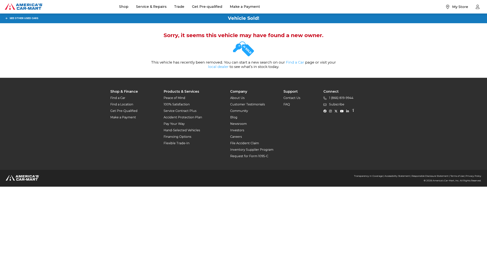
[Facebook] (325, 111)
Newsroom (238, 124)
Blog (233, 117)
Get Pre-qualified (207, 7)
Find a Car (295, 62)
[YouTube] (342, 111)
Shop (123, 7)
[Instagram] (331, 111)
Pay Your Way (174, 124)
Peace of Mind (174, 98)
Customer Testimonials (247, 104)
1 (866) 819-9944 (340, 98)
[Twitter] (336, 111)
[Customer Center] (478, 6)
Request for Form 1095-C (249, 156)
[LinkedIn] (348, 111)
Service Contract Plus (180, 111)
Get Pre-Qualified (124, 111)
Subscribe (336, 104)
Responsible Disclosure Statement (430, 175)
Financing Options (177, 137)
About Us (237, 98)
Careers (236, 137)
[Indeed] (353, 111)
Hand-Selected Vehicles (182, 130)
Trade (179, 7)
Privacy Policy (473, 175)
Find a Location (121, 104)
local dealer (218, 67)
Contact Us (291, 98)
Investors (237, 130)
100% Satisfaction (177, 104)
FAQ (286, 104)
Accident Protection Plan (183, 117)
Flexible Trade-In (176, 143)
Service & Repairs (151, 7)
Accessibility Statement (397, 175)
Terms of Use (457, 175)
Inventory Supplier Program (251, 149)
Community (239, 111)
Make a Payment (245, 7)
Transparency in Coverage (368, 175)
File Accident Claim (244, 143)
